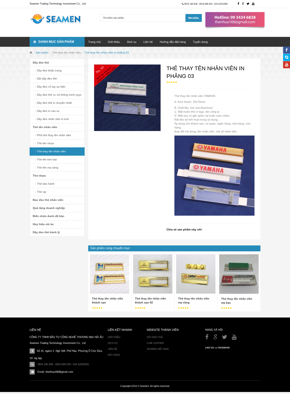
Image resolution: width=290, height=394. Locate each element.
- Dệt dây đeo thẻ (45, 78)
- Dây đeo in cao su (46, 110)
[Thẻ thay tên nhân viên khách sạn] (109, 273)
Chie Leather (155, 343)
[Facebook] (207, 338)
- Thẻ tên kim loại (45, 159)
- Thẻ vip (39, 191)
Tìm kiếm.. (193, 18)
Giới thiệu (114, 337)
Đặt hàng (114, 355)
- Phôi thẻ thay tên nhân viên (52, 135)
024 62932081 (221, 4)
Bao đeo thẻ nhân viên (48, 199)
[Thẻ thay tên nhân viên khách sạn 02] (152, 273)
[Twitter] (249, 4)
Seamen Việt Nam (157, 349)
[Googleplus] (244, 4)
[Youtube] (254, 4)
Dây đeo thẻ (41, 62)
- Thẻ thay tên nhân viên (49, 151)
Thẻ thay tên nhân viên (66, 52)
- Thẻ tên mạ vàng (45, 167)
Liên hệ (112, 349)
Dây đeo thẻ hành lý (46, 232)
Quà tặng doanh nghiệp (49, 208)
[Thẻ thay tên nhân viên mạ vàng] (195, 273)
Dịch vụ (113, 343)
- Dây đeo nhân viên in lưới (51, 119)
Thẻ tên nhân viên (45, 127)
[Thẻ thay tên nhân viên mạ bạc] (239, 273)
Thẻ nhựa (39, 175)
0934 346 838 (191, 4)
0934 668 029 (206, 4)
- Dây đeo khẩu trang (47, 70)
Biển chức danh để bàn (48, 216)
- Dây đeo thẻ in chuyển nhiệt (52, 102)
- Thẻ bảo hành (43, 183)
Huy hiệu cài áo (43, 224)
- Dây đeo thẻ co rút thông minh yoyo (57, 94)
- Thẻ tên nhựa (43, 143)
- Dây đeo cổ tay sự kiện (49, 86)
